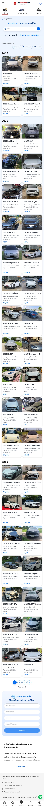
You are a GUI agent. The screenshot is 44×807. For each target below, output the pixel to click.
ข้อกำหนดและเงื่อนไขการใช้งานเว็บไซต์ (29, 797)
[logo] (22, 3)
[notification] (40, 3)
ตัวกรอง (17, 47)
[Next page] (29, 682)
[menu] (3, 3)
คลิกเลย (22, 730)
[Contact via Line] (40, 797)
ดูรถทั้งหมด (9, 19)
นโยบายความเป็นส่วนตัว (9, 797)
